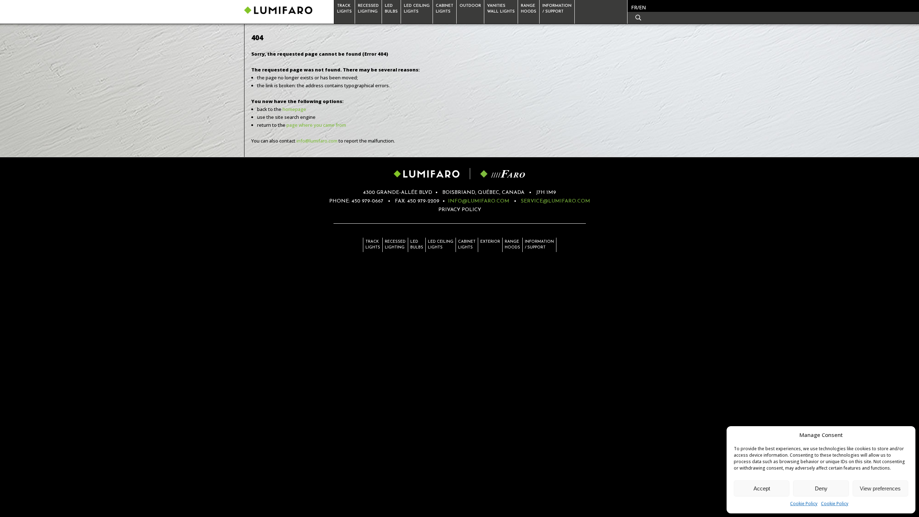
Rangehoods (528, 9)
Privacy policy (459, 210)
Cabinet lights (444, 9)
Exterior (490, 242)
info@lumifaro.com (317, 141)
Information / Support (557, 9)
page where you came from (316, 125)
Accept (762, 488)
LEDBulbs (391, 9)
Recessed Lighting (368, 9)
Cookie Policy (803, 503)
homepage (294, 109)
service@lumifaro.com (555, 201)
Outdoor (470, 6)
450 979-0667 (367, 201)
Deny (821, 488)
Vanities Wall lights (501, 9)
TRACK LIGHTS (372, 245)
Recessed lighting (395, 245)
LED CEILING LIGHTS (417, 9)
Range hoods (512, 245)
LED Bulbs (416, 245)
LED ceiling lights (440, 245)
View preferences (880, 488)
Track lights (344, 9)
